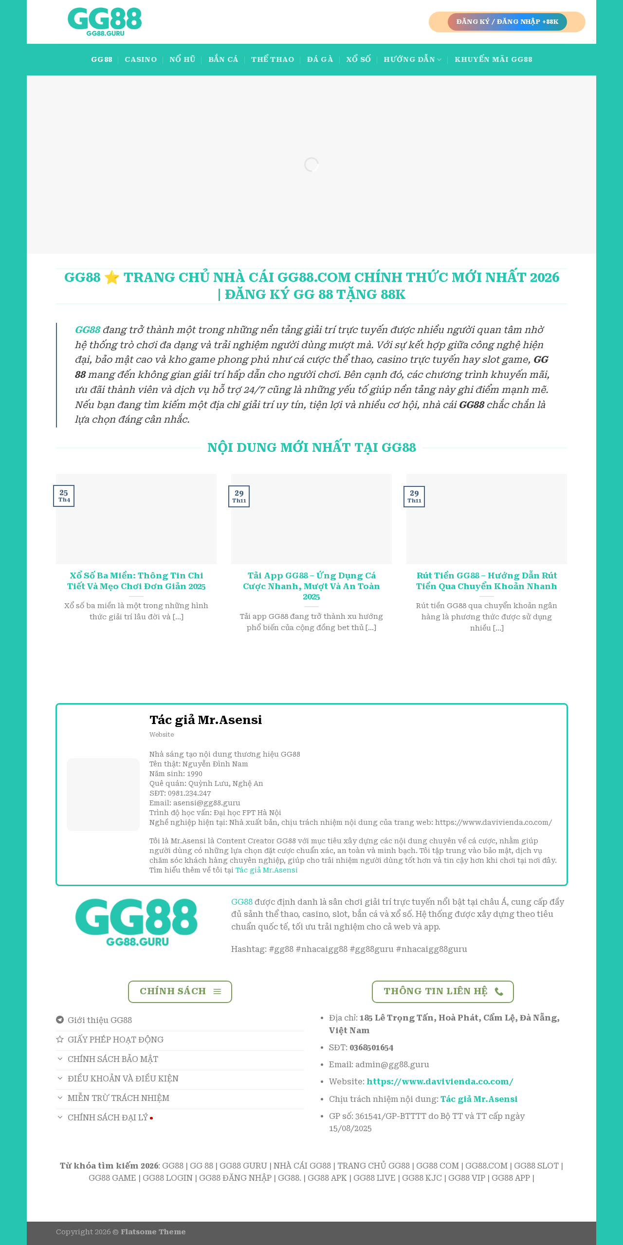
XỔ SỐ (358, 60)
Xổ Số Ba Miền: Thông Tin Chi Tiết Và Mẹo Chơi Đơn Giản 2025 (136, 581)
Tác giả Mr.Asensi (267, 870)
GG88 (101, 60)
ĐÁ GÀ (320, 60)
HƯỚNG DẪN (409, 60)
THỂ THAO (272, 60)
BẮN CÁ (223, 60)
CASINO (141, 60)
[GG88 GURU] (104, 22)
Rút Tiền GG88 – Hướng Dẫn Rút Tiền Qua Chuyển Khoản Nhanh (486, 581)
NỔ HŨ (182, 60)
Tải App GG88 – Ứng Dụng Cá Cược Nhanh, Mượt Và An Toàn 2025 (311, 586)
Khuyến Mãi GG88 (493, 60)
